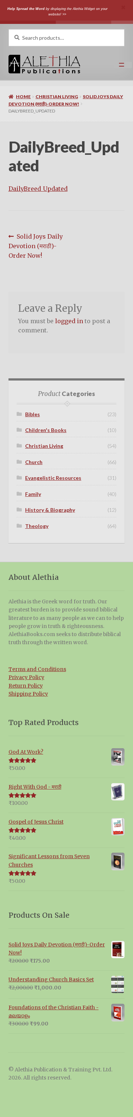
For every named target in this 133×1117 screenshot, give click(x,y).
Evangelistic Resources (53, 478)
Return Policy (25, 686)
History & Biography (50, 510)
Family (33, 494)
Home (23, 96)
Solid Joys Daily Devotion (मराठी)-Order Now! (35, 245)
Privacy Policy (26, 677)
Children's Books (45, 430)
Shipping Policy (28, 694)
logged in (69, 321)
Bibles (32, 414)
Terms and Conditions (37, 669)
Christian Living (56, 96)
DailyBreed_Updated (38, 188)
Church (33, 462)
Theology (36, 526)
